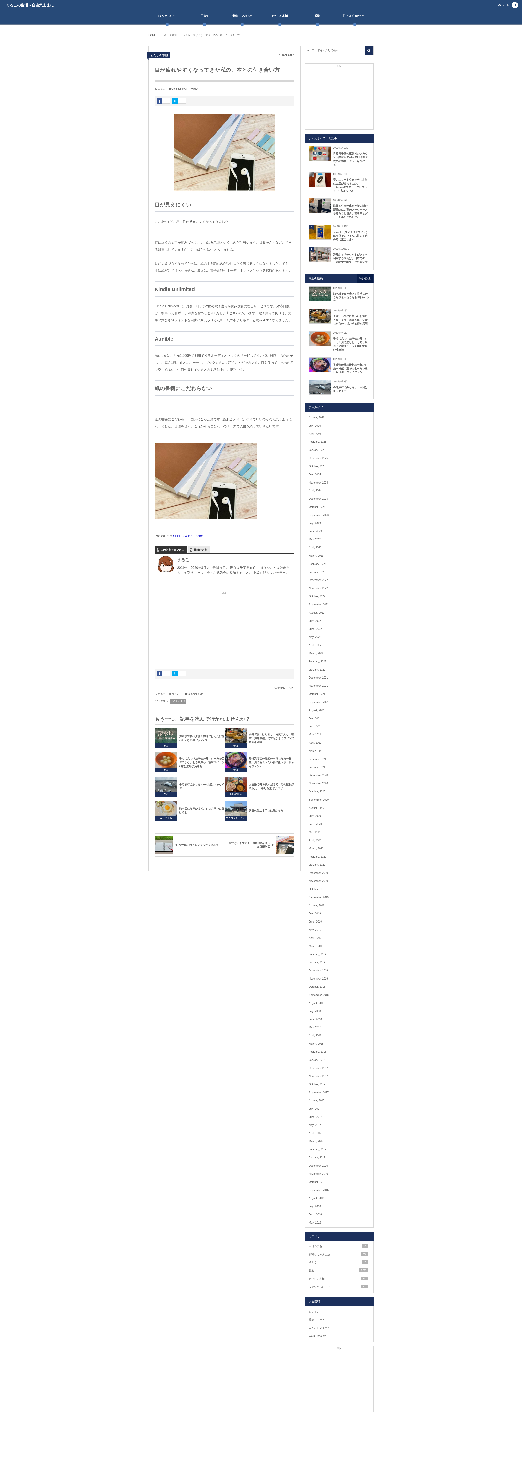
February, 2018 (317, 1051)
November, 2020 (318, 783)
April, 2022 (315, 645)
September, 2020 (319, 799)
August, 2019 (316, 905)
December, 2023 (318, 498)
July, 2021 (315, 718)
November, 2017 (318, 1076)
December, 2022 (318, 580)
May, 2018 (315, 1027)
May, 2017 (315, 1125)
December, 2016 (318, 1165)
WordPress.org (317, 1335)
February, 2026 (317, 441)
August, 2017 (316, 1100)
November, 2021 (318, 685)
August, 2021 (316, 710)
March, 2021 (316, 750)
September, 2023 (319, 515)
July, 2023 (315, 523)
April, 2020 (315, 840)
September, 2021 (319, 702)
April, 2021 (315, 742)
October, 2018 (317, 986)
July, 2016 (315, 1206)
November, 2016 (318, 1173)
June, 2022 (315, 628)
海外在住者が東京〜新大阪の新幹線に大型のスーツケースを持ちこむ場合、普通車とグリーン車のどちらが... (350, 211)
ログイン (314, 1311)
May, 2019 (315, 929)
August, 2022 (316, 612)
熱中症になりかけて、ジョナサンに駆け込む (201, 810)
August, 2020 (316, 807)
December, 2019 (318, 872)
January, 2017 (317, 1157)
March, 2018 (316, 1043)
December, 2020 (318, 775)
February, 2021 (317, 759)
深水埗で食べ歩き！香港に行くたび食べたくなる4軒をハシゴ (201, 738)
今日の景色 (236, 794)
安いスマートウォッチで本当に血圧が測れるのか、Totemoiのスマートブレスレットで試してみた (350, 185)
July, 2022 (315, 620)
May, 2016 (315, 1222)
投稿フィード (317, 1319)
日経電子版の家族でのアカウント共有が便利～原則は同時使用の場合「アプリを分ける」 (350, 159)
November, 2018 (318, 978)
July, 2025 (315, 474)
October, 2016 (317, 1181)
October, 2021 (317, 693)
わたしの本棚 (159, 55)
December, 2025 (318, 458)
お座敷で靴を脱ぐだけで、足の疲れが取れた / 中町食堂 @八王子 (271, 786)
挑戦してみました (337, 1254)
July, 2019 (315, 913)
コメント (176, 694)
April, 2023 (315, 547)
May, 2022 (315, 637)
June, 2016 (315, 1214)
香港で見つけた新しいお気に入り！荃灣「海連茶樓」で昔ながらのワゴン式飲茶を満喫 (271, 738)
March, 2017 (316, 1141)
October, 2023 (317, 506)
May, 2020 (315, 832)
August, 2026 (316, 417)
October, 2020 (317, 791)
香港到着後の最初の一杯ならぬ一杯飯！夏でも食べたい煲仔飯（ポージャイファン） (271, 762)
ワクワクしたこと (236, 818)
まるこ (161, 88)
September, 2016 (319, 1190)
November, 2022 (318, 588)
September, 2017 (319, 1092)
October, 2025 (317, 466)
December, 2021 (318, 677)
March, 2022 (316, 653)
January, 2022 (317, 669)
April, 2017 (315, 1133)
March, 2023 (316, 555)
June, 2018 (315, 1019)
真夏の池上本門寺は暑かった (266, 810)
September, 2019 (319, 897)
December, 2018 (318, 970)
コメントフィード (319, 1327)
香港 (166, 746)
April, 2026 (315, 433)
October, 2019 (317, 889)
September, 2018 (319, 994)
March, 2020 (316, 848)
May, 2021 (315, 734)
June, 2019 (315, 921)
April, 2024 (315, 490)
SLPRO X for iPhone (188, 536)
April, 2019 (315, 937)
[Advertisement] (224, 627)
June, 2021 (315, 726)
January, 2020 (317, 864)
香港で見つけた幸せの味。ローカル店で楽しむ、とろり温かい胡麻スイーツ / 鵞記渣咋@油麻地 (201, 762)
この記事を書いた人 (172, 549)
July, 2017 (315, 1108)
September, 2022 (319, 604)
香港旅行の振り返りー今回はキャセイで (201, 786)
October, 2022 (317, 596)
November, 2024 (318, 482)
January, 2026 (317, 449)
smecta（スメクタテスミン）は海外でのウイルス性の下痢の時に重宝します (351, 236)
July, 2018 (315, 1011)
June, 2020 (315, 824)
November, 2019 (318, 881)
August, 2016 (316, 1198)
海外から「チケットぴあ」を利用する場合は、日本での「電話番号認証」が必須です (350, 258)
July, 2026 (315, 425)
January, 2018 (317, 1059)
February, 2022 (317, 661)
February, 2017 (317, 1149)
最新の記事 (200, 549)
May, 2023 (315, 539)
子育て (337, 1262)
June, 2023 (315, 531)
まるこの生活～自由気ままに (30, 5)
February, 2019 (317, 954)
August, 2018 (316, 1003)
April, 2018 (315, 1035)
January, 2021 (317, 767)
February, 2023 (317, 563)
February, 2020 (317, 856)
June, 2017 (315, 1116)
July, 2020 (315, 815)
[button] (515, 5)
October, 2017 (317, 1084)
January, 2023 (317, 572)
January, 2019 (317, 962)
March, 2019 (316, 946)
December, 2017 (318, 1068)
